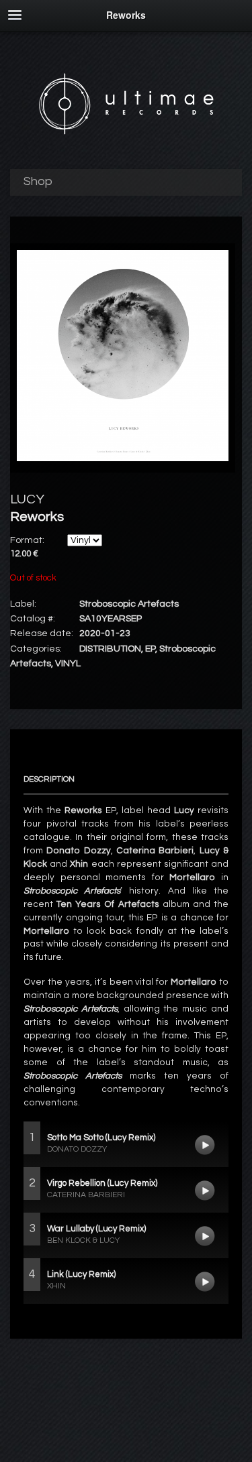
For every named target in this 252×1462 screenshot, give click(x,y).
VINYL (68, 663)
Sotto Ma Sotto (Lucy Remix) (205, 1145)
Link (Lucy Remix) (205, 1282)
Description (49, 779)
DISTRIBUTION (110, 649)
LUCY (27, 499)
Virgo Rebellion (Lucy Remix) (205, 1190)
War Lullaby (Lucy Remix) (205, 1236)
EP (150, 649)
